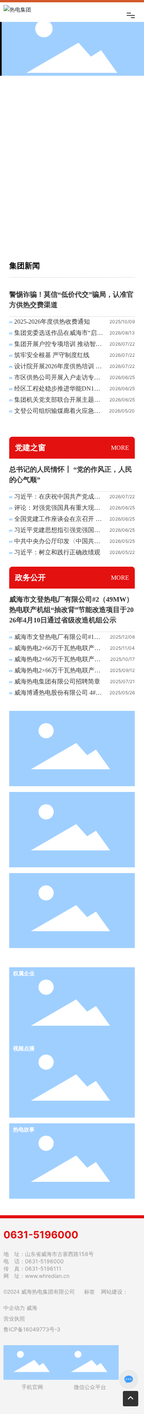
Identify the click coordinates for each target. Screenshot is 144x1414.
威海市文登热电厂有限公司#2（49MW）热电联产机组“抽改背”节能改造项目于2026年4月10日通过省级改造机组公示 (71, 610)
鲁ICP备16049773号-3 (31, 1329)
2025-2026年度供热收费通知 (52, 321)
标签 (89, 1292)
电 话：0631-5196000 (33, 1261)
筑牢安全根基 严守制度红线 (51, 355)
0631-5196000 (40, 1235)
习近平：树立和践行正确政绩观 (57, 552)
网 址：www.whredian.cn (36, 1276)
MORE (120, 447)
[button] (59, 238)
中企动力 (14, 1308)
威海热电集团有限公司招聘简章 (57, 681)
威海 (31, 1308)
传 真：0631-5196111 (32, 1268)
